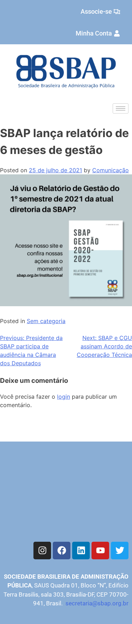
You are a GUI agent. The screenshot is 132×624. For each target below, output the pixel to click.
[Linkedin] (81, 550)
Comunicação (110, 170)
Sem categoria (46, 320)
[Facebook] (61, 550)
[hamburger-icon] (120, 108)
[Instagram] (42, 550)
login (63, 396)
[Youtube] (100, 550)
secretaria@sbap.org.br (96, 603)
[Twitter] (119, 550)
